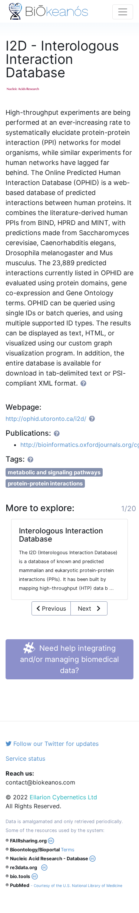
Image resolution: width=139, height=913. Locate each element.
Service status (25, 758)
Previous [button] (53, 608)
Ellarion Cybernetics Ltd (63, 797)
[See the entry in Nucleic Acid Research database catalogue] (26, 88)
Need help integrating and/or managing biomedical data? (69, 659)
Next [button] (87, 608)
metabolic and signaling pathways (54, 472)
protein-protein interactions (45, 483)
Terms (68, 849)
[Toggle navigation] (122, 11)
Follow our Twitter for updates (55, 743)
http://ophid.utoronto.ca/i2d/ (46, 418)
